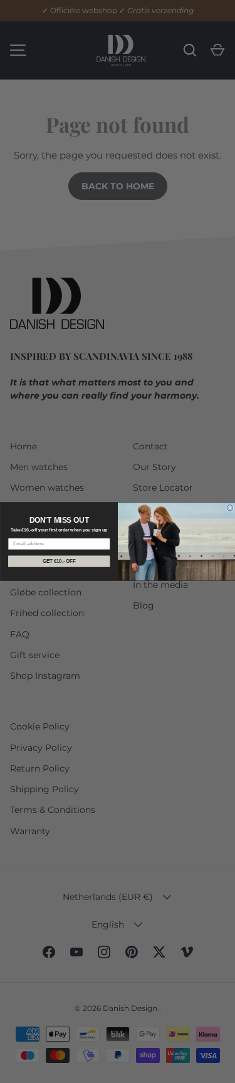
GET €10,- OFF (59, 560)
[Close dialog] (230, 508)
